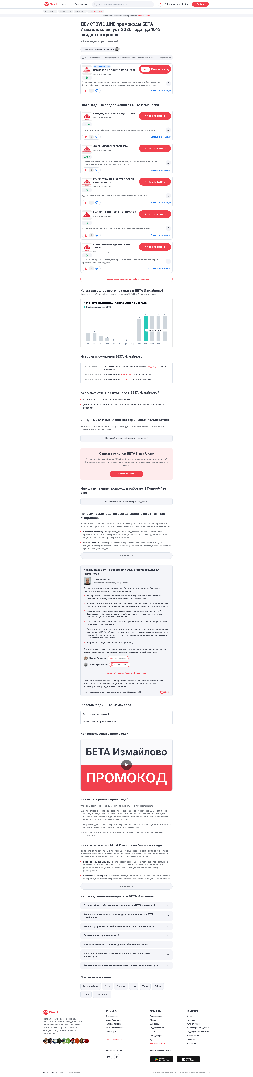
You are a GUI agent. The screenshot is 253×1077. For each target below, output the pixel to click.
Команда (191, 1020)
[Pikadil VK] (109, 1057)
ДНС (152, 1039)
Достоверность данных (198, 1028)
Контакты (191, 1043)
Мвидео (153, 1020)
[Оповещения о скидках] (160, 4)
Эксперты (191, 1039)
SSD (107, 1036)
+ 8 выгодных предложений (99, 41)
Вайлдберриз (156, 1036)
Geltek (157, 986)
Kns (134, 986)
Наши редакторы (94, 596)
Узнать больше (144, 16)
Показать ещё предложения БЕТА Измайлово (126, 279)
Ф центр (121, 986)
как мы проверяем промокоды (119, 642)
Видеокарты (111, 1032)
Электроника (112, 1016)
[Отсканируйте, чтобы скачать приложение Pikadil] (161, 1059)
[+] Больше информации (159, 90)
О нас (189, 1016)
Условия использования (164, 1072)
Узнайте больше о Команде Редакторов (126, 673)
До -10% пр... (126, 379)
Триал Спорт (102, 994)
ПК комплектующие (115, 1028)
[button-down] (96, 90)
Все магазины (156, 1043)
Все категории (112, 1039)
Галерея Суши (90, 986)
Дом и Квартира (113, 1020)
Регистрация (173, 4)
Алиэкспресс (156, 1016)
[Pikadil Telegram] (117, 1057)
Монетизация (193, 1036)
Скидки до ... (153, 366)
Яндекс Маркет (157, 1028)
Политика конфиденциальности (194, 1072)
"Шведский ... (126, 374)
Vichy (145, 986)
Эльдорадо (155, 1024)
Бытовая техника (113, 1024)
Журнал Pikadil (193, 1024)
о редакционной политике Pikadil (110, 617)
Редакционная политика (198, 1032)
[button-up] (85, 90)
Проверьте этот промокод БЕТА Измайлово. (106, 399)
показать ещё (150, 294)
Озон (152, 1032)
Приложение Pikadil (161, 1051)
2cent (86, 994)
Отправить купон (126, 474)
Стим (107, 986)
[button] (95, 4)
